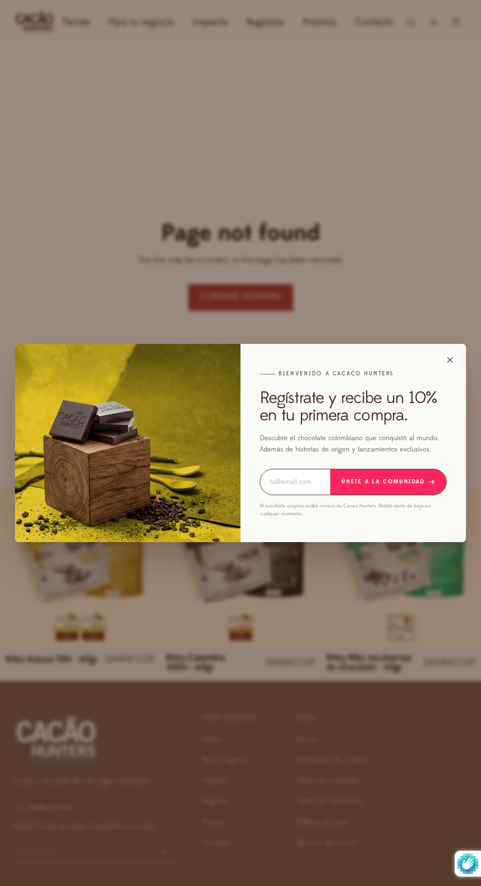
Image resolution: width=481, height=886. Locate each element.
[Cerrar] (450, 359)
